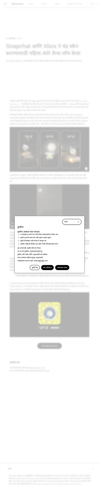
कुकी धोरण (41, 261)
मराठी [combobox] (65, 222)
